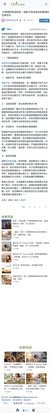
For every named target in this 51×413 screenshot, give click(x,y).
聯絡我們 (27, 400)
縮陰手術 (24, 46)
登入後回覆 (44, 20)
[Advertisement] (25, 312)
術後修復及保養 (11, 20)
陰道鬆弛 (6, 63)
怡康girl (9, 29)
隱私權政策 (6, 400)
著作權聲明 (17, 400)
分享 (23, 207)
